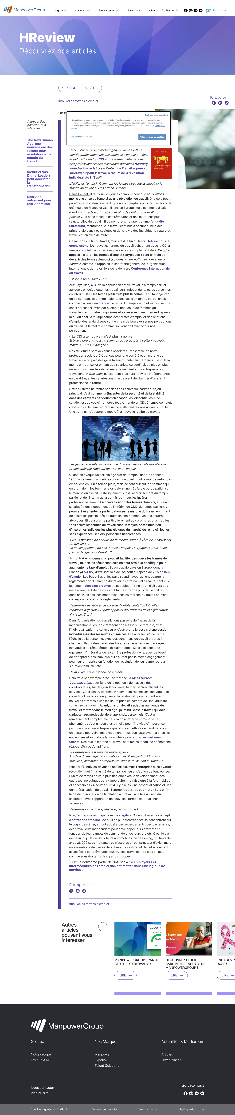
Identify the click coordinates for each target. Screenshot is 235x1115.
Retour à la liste (81, 88)
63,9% (88, 572)
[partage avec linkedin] (220, 103)
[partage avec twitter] (227, 103)
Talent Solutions (107, 1065)
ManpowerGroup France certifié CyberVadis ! (136, 962)
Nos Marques (106, 1041)
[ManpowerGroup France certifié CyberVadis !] (137, 940)
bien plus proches (97, 586)
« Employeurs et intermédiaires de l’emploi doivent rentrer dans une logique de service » (117, 866)
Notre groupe (41, 1054)
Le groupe (60, 10)
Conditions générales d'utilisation (50, 1109)
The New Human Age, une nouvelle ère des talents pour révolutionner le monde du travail (40, 150)
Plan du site (40, 1093)
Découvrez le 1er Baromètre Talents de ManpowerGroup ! (185, 964)
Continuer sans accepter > (156, 115)
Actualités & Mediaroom (182, 1041)
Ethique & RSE (41, 1060)
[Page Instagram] (191, 10)
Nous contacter (108, 10)
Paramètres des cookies (82, 137)
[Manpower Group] (32, 10)
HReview (154, 10)
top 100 (98, 159)
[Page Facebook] (186, 10)
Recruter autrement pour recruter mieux (39, 200)
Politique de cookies (192, 1109)
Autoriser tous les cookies (152, 137)
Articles (167, 1054)
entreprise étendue (86, 820)
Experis (100, 1060)
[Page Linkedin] (196, 10)
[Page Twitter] (201, 10)
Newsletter (219, 10)
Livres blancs (171, 1060)
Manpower (103, 1054)
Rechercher (173, 10)
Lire (122, 975)
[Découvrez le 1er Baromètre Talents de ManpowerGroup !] (189, 940)
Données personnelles (104, 1109)
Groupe (37, 1041)
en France (101, 303)
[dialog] (119, 128)
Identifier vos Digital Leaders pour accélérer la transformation (39, 179)
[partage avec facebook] (214, 103)
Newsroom (133, 10)
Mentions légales (149, 1109)
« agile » (125, 815)
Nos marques (83, 10)
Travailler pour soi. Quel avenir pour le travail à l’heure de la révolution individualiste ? (109, 173)
